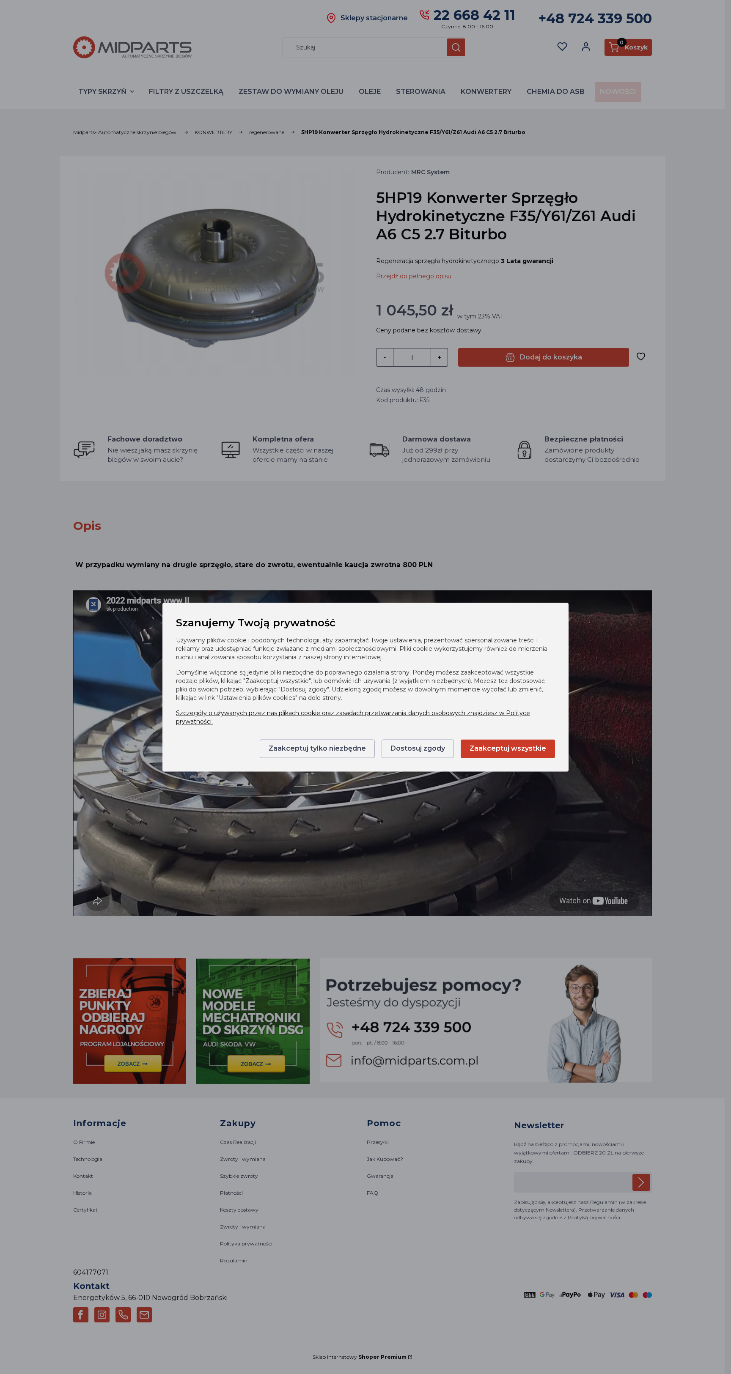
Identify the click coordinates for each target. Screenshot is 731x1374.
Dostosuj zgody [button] (417, 748)
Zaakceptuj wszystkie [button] (508, 748)
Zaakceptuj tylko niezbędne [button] (317, 748)
